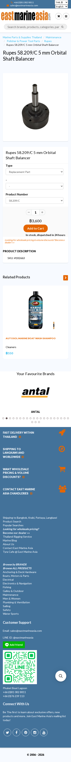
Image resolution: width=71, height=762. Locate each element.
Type (9, 165)
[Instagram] (34, 732)
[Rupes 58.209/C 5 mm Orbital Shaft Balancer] (35, 107)
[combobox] (35, 27)
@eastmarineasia (23, 637)
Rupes (48, 41)
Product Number (17, 194)
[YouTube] (44, 732)
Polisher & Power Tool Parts (23, 41)
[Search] (62, 27)
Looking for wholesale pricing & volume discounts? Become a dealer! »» (34, 241)
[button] (60, 676)
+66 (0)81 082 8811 (24, 2)
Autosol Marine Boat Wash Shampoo (31, 338)
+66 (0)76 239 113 (13, 696)
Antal (35, 411)
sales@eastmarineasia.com (24, 5)
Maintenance (53, 37)
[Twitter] (7, 732)
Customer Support (17, 622)
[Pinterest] (25, 732)
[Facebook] (16, 732)
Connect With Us (16, 704)
